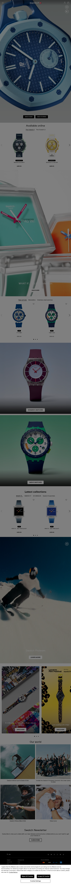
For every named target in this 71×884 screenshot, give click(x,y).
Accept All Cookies (43, 876)
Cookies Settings (35, 881)
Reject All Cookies (27, 876)
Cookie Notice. (13, 872)
